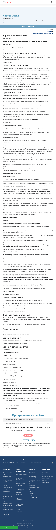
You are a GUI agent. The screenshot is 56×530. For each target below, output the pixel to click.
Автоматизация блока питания (34, 490)
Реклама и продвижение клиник (34, 494)
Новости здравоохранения (20, 499)
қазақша (49, 31)
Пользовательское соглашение (12, 460)
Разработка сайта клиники (33, 498)
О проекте (26, 460)
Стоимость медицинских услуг (7, 495)
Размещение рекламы (47, 476)
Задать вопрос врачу (8, 501)
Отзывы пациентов (7, 498)
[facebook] (52, 462)
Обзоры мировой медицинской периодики (20, 491)
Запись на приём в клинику (7, 488)
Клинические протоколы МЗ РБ (20, 486)
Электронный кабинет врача (21, 475)
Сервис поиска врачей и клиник (8, 484)
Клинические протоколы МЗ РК (20, 479)
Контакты (23, 462)
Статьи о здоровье (7, 503)
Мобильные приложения (6, 513)
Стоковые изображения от (24, 523)
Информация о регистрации (11, 23)
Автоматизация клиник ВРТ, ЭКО (34, 481)
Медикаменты (19, 501)
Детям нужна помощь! (35, 462)
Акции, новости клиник (6, 492)
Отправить (28, 435)
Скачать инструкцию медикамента (41, 33)
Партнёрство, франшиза (45, 473)
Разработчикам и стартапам (46, 479)
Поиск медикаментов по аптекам (8, 477)
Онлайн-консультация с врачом (8, 481)
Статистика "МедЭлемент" (10, 462)
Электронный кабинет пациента (8, 510)
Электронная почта (17, 430)
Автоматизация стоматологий (32, 477)
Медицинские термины (19, 508)
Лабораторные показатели (19, 505)
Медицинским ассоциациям (45, 483)
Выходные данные (28, 520)
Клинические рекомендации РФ (20, 482)
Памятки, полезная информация (7, 506)
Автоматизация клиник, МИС (32, 473)
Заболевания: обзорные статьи (20, 495)
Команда (34, 460)
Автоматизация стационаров (32, 484)
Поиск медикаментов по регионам (8, 473)
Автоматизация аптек (34, 487)
